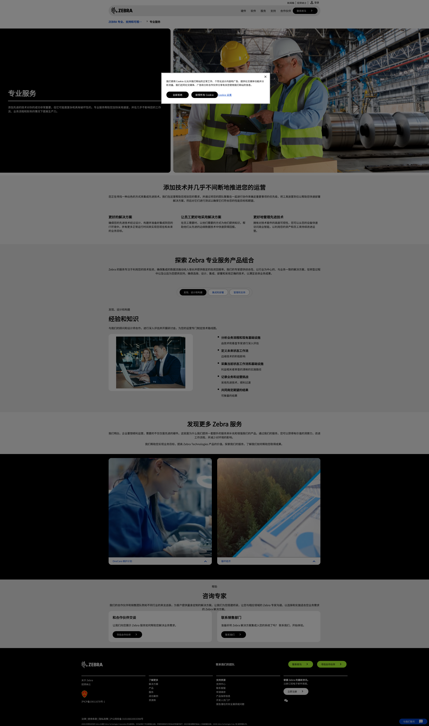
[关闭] (265, 76)
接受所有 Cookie (204, 94)
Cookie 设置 (225, 94)
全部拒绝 (177, 94)
